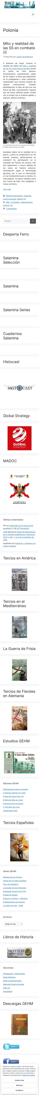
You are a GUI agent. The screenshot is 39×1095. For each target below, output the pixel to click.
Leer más (7, 189)
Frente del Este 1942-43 (13, 796)
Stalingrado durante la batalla (15, 789)
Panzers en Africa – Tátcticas (15, 898)
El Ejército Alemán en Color (14, 793)
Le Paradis (15, 202)
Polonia (6, 205)
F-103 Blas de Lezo (11, 807)
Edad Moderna (9, 977)
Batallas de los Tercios (12, 877)
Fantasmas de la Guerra (13, 804)
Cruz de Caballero (10, 884)
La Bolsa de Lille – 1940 (13, 906)
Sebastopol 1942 (10, 811)
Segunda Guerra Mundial (13, 984)
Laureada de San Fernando (14, 888)
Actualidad (7, 991)
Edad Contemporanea (12, 981)
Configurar (19, 1090)
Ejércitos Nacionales (14, 196)
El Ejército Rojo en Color (13, 800)
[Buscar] (33, 221)
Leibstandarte (26, 202)
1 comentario (11, 209)
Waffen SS (21, 199)
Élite (7, 202)
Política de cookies (28, 1075)
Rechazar (19, 1085)
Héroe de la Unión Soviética (14, 881)
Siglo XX (6, 988)
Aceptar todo (19, 1080)
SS (11, 205)
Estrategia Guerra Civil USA (14, 891)
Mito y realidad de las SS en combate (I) (19, 47)
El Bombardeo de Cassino (14, 902)
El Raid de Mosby (10, 895)
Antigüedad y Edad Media (14, 974)
